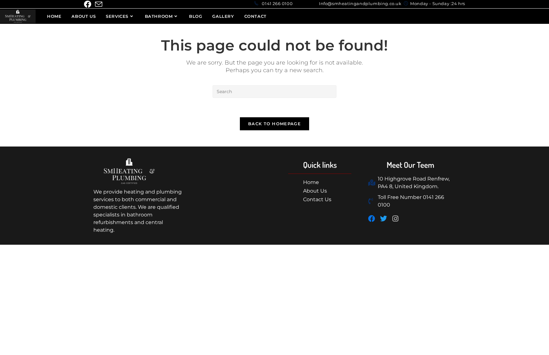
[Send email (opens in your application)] (98, 4)
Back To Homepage (274, 123)
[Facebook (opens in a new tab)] (88, 4)
